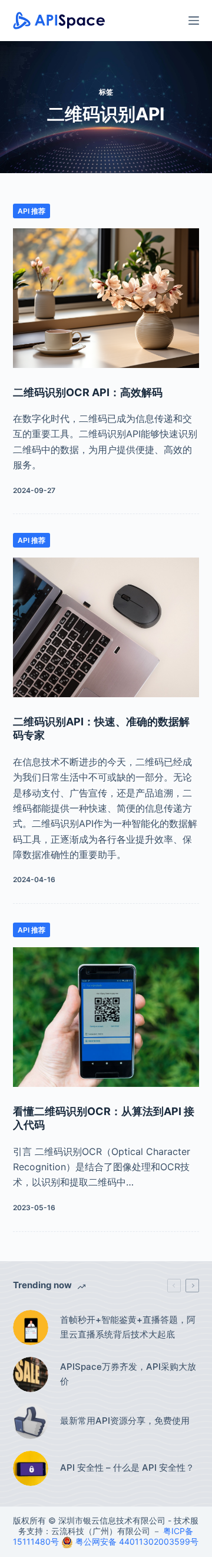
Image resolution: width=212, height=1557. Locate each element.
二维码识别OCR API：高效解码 (88, 392)
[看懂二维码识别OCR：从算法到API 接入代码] (106, 1017)
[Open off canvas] (193, 20)
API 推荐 (31, 211)
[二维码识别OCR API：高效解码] (106, 298)
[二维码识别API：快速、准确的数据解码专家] (106, 627)
